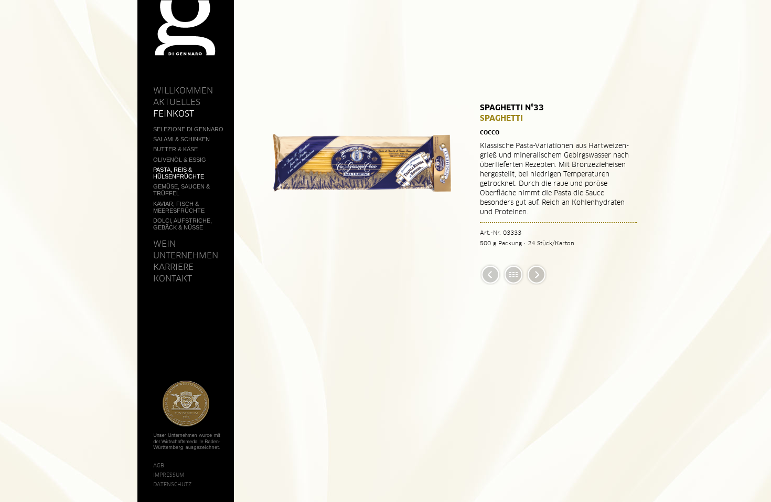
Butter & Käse (175, 149)
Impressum (168, 475)
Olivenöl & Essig (179, 159)
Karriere (173, 266)
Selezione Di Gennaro (188, 129)
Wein (164, 243)
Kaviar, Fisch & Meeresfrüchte (179, 207)
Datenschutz (172, 484)
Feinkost (173, 113)
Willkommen (183, 90)
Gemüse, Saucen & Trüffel (181, 189)
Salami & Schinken (181, 139)
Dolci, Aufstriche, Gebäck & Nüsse (182, 224)
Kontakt (172, 278)
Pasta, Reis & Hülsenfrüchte (178, 173)
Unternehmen (185, 255)
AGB (158, 465)
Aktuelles (176, 102)
